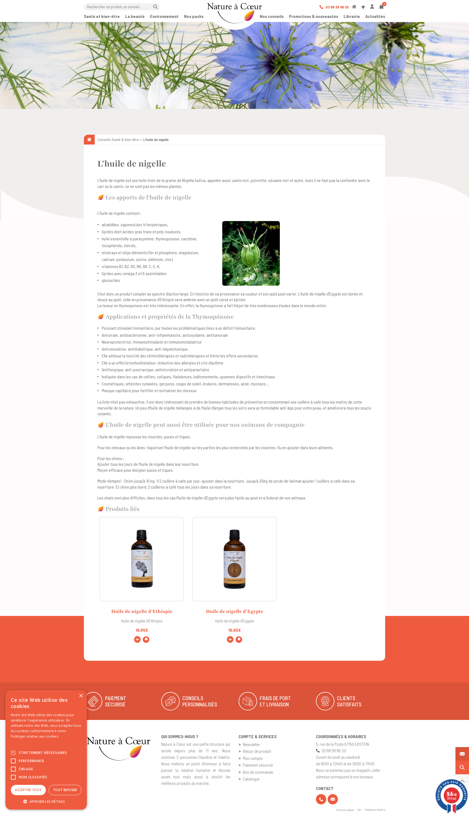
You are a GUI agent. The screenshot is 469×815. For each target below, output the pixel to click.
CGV (359, 809)
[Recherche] (462, 767)
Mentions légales (345, 809)
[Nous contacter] (462, 754)
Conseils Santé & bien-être (118, 139)
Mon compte (252, 758)
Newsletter (251, 744)
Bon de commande (258, 772)
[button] (46, 801)
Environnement (164, 16)
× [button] (81, 696)
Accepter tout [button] (28, 790)
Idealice (381, 809)
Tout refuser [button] (65, 790)
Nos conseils (272, 16)
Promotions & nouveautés (313, 16)
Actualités (375, 16)
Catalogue (251, 778)
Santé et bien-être (102, 16)
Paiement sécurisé (258, 764)
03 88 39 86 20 (337, 7)
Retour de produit (257, 751)
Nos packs (194, 16)
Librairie (352, 16)
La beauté (135, 16)
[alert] (46, 750)
